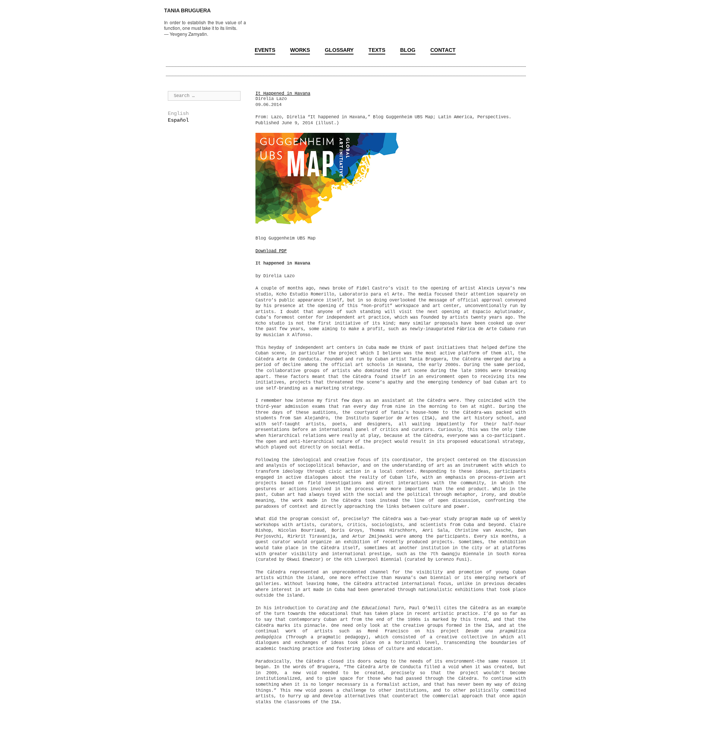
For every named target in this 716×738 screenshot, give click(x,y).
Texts (376, 50)
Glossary (339, 50)
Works (300, 50)
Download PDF (271, 251)
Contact (443, 50)
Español (178, 120)
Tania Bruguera (187, 10)
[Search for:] (204, 95)
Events (265, 50)
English (178, 113)
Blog (407, 50)
